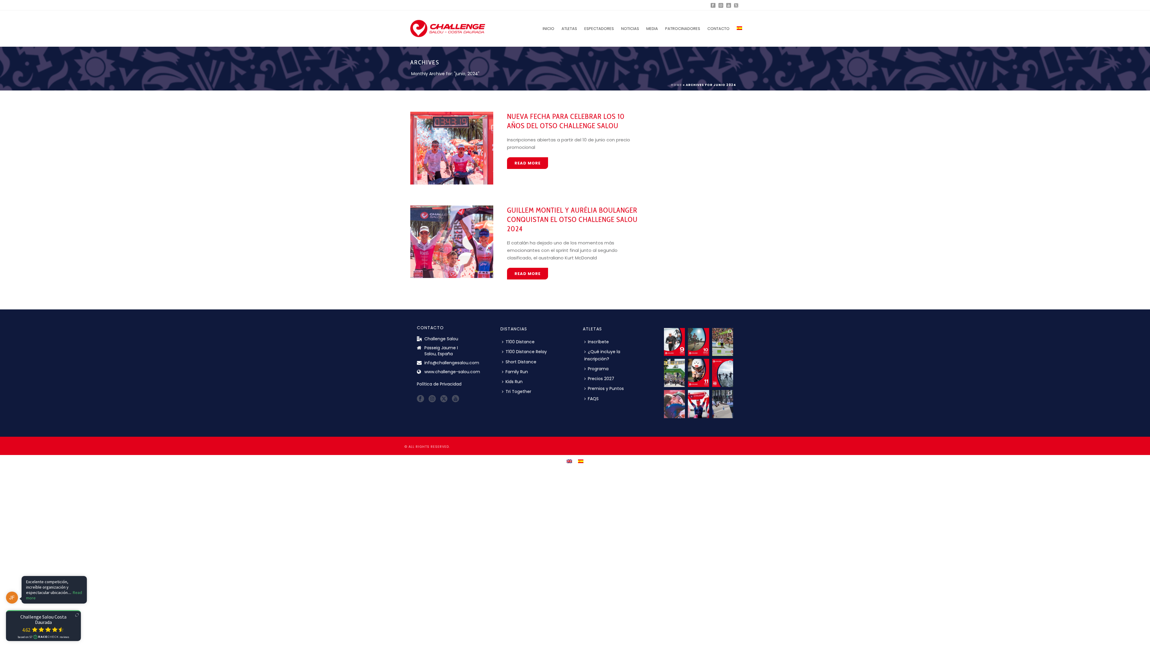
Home (676, 85)
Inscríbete (598, 342)
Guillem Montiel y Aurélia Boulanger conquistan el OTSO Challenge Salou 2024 (572, 219)
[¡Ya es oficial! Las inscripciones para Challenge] (674, 404)
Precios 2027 (601, 379)
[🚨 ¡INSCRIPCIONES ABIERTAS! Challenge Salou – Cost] (722, 373)
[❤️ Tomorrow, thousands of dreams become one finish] (674, 373)
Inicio (548, 28)
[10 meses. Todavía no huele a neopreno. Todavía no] (698, 342)
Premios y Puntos (606, 388)
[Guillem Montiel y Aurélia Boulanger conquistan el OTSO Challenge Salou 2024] (451, 241)
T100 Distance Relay (526, 352)
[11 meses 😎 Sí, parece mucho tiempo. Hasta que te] (698, 373)
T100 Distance (520, 342)
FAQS (593, 399)
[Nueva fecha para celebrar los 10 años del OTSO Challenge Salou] (451, 148)
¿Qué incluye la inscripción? (602, 355)
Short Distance (521, 362)
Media (652, 28)
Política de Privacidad (439, 384)
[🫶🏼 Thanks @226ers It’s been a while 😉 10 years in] (722, 404)
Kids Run (514, 382)
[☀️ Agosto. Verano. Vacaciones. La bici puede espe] (674, 342)
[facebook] (420, 399)
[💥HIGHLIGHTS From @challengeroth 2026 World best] (722, 342)
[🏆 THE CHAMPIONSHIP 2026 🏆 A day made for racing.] (698, 404)
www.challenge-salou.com (452, 371)
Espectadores (599, 28)
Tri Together (518, 391)
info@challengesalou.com (451, 362)
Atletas (569, 28)
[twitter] (443, 399)
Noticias (630, 28)
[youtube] (455, 399)
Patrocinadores (682, 28)
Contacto (718, 28)
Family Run (517, 372)
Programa (598, 369)
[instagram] (432, 399)
